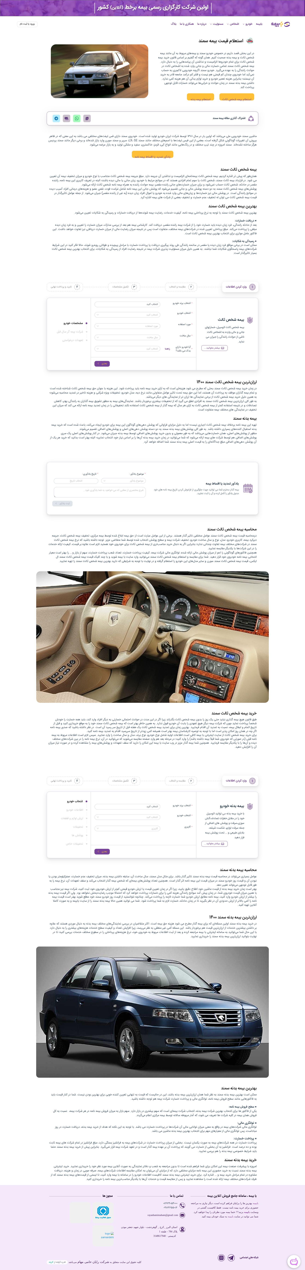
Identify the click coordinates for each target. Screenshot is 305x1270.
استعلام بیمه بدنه (200, 98)
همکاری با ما (187, 24)
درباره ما (201, 24)
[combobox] (127, 315)
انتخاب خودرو (184, 313)
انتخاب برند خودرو (182, 303)
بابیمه (259, 24)
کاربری (187, 827)
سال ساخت (185, 336)
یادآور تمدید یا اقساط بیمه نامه (153, 156)
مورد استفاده (184, 324)
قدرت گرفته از (57, 1262)
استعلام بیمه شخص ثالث (236, 98)
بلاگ (173, 24)
